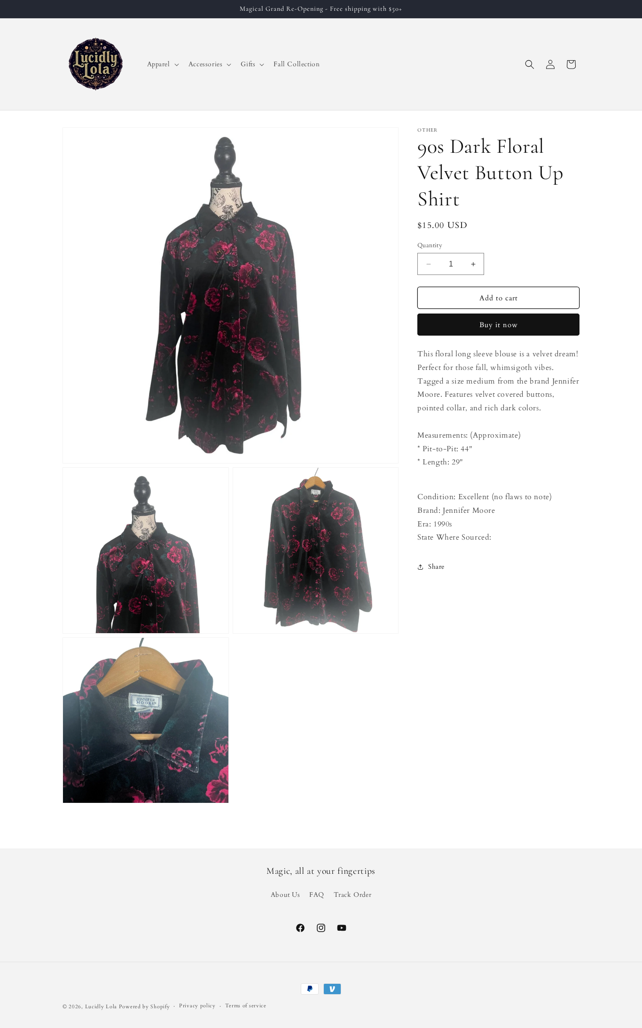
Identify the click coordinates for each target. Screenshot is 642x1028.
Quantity (429, 245)
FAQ (316, 894)
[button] (162, 64)
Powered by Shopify (144, 1006)
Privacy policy (197, 1005)
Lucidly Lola (101, 1006)
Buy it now (498, 325)
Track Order (353, 894)
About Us (285, 894)
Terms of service (245, 1005)
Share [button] (436, 566)
